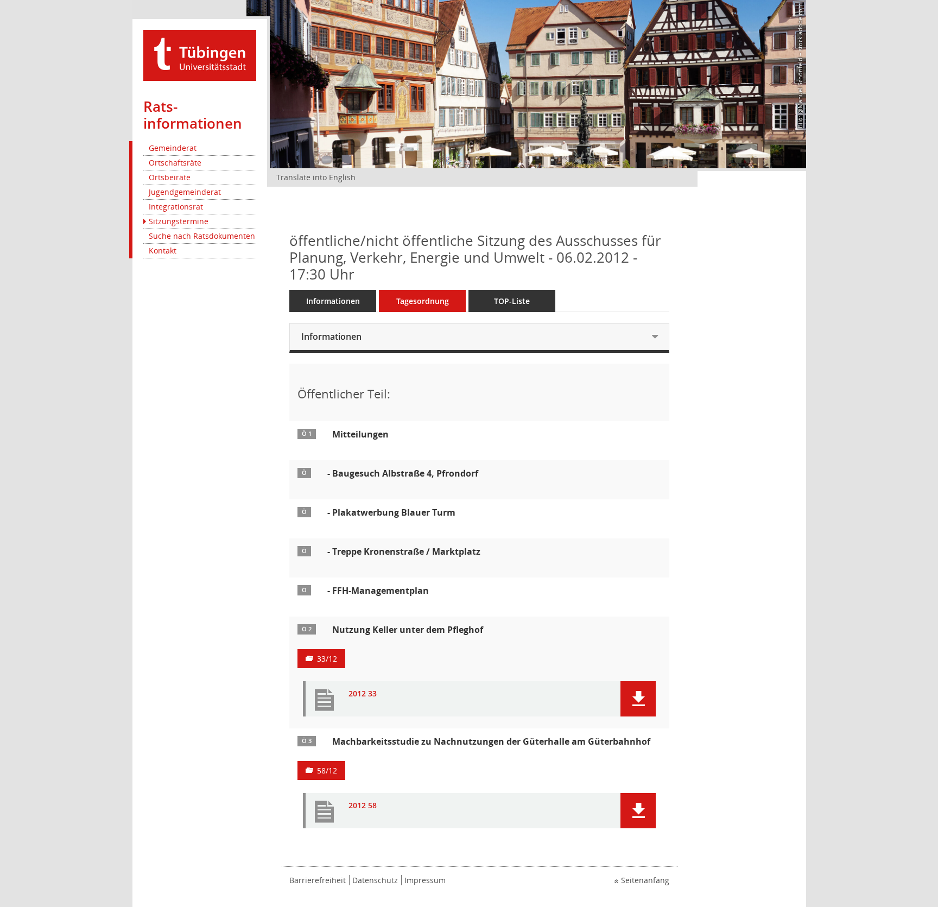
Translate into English (316, 177)
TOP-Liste (512, 301)
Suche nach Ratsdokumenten (202, 236)
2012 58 (362, 805)
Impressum (425, 880)
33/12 (327, 659)
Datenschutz (375, 880)
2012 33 (362, 694)
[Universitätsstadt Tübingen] (199, 54)
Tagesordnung (422, 301)
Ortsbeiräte (170, 177)
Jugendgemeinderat (185, 192)
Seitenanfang (645, 880)
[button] (638, 698)
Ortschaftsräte (175, 162)
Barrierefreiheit (317, 880)
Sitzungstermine (178, 221)
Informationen (333, 301)
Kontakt (162, 250)
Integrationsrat (176, 206)
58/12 (327, 770)
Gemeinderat (173, 148)
